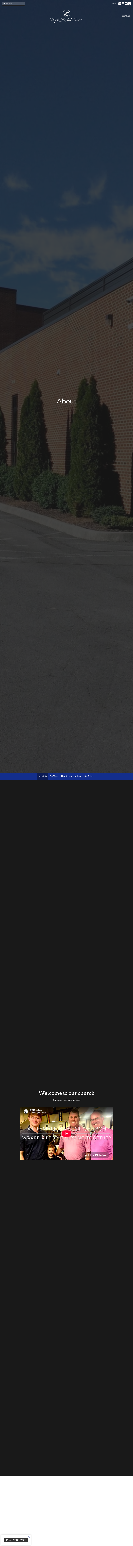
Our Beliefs (89, 776)
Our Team (54, 776)
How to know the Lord (71, 776)
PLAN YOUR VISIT (16, 1540)
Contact (114, 3)
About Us (42, 776)
